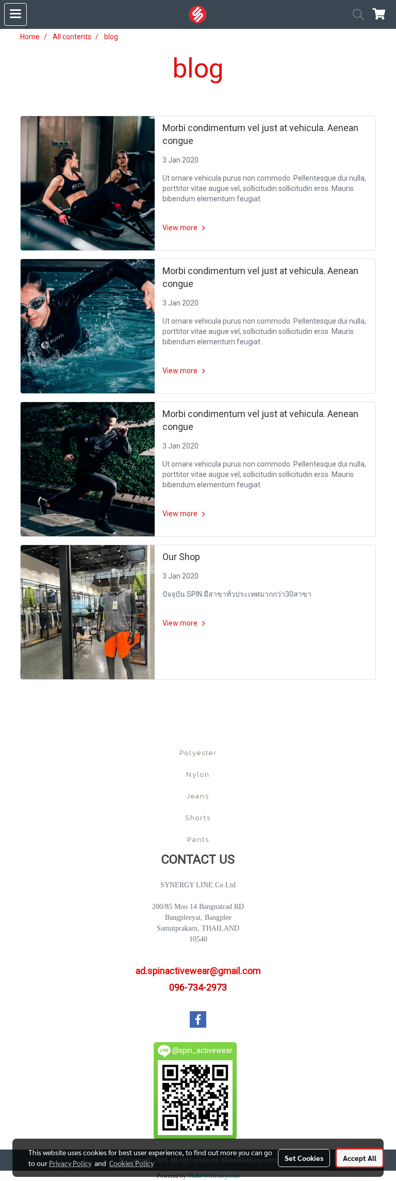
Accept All (359, 1157)
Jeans (198, 796)
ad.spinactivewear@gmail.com (198, 970)
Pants (198, 839)
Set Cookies (304, 1157)
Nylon (198, 774)
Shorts (198, 818)
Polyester (198, 753)
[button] (354, 14)
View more (180, 228)
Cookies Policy (131, 1163)
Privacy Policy (70, 1163)
